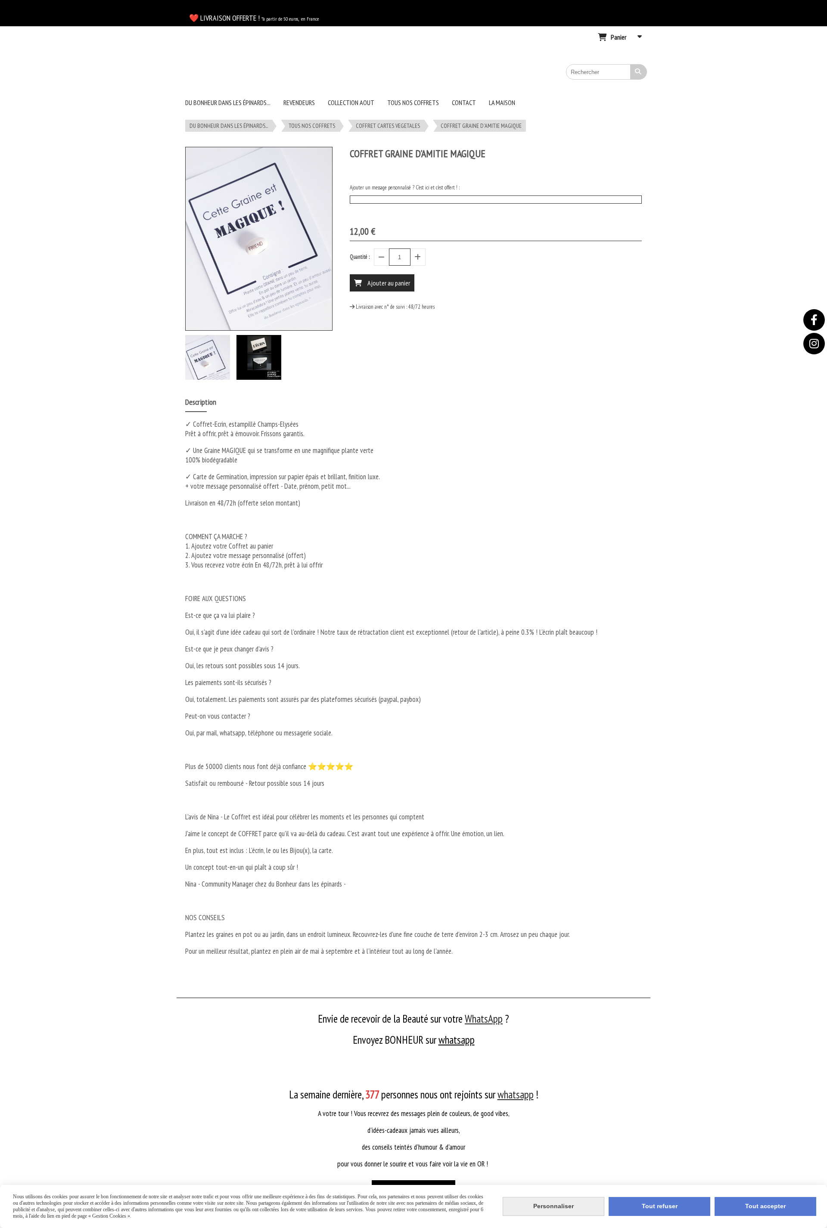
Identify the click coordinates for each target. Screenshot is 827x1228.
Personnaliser (553, 1206)
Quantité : (360, 256)
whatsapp (456, 1040)
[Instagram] (814, 343)
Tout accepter (765, 1206)
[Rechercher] (639, 72)
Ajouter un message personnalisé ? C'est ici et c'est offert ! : (405, 187)
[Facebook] (814, 320)
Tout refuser (660, 1206)
